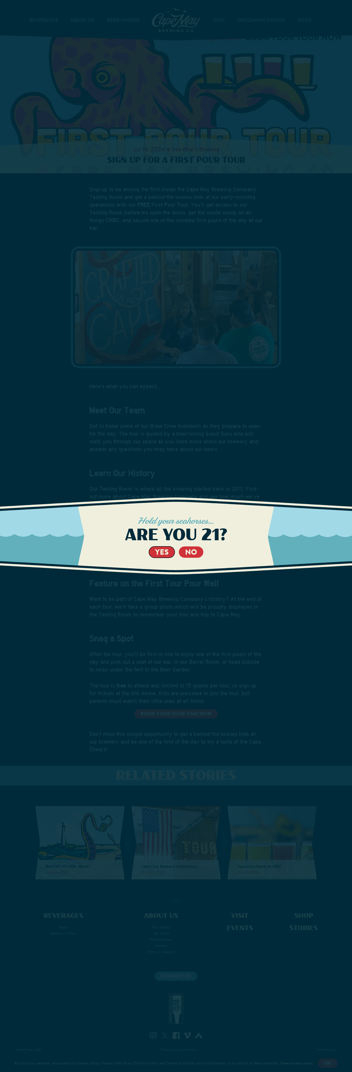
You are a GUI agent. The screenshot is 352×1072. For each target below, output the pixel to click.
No (191, 552)
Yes (162, 552)
